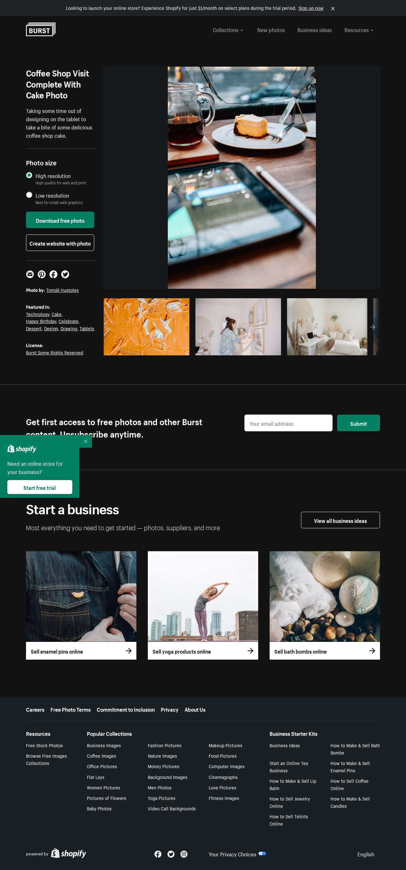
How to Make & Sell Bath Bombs (355, 748)
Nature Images (162, 755)
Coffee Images (101, 755)
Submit (358, 423)
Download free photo (60, 220)
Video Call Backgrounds (172, 808)
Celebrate (68, 320)
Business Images (104, 744)
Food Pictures (223, 755)
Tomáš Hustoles (62, 289)
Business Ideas (285, 744)
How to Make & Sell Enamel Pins (350, 766)
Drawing (69, 328)
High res (145, 348)
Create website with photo (60, 243)
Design (51, 328)
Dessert (34, 328)
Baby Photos (99, 808)
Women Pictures (103, 787)
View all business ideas (340, 520)
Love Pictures (222, 787)
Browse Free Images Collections (46, 759)
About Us (195, 709)
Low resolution (52, 195)
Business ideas (315, 29)
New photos (271, 29)
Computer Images (227, 765)
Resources (356, 29)
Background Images (167, 776)
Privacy (170, 709)
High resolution (53, 175)
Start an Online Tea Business (289, 766)
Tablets (87, 328)
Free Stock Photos (44, 744)
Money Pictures (163, 765)
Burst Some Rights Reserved (54, 352)
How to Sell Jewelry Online (290, 802)
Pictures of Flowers (106, 797)
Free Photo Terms (70, 709)
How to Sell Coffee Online (350, 784)
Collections (226, 29)
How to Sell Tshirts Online (289, 820)
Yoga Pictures (161, 797)
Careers (35, 709)
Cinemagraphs (223, 776)
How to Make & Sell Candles (350, 802)
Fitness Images (224, 797)
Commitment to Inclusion (126, 709)
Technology (37, 313)
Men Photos (160, 787)
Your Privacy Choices (232, 853)
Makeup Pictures (225, 744)
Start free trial (39, 487)
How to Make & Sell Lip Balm (293, 784)
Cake (57, 313)
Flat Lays (95, 776)
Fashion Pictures (164, 744)
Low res (170, 348)
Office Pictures (102, 765)
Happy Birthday (41, 320)
